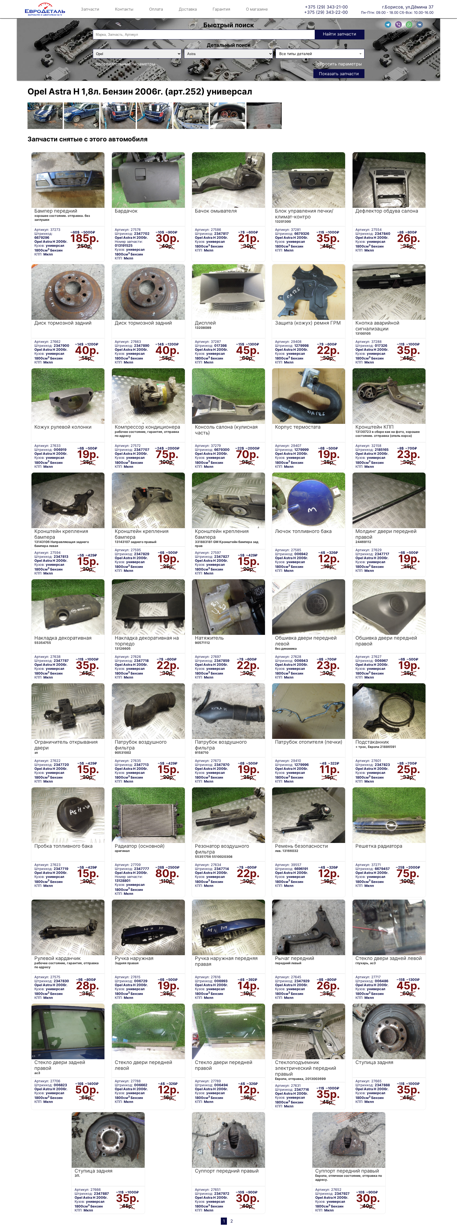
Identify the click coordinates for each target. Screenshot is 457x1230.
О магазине (257, 9)
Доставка (188, 9)
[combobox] (320, 53)
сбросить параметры (339, 63)
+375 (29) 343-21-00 (326, 6)
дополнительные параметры (125, 63)
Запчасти (90, 9)
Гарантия (221, 9)
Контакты (124, 9)
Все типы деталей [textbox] (295, 53)
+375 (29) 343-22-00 (326, 12)
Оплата (156, 9)
